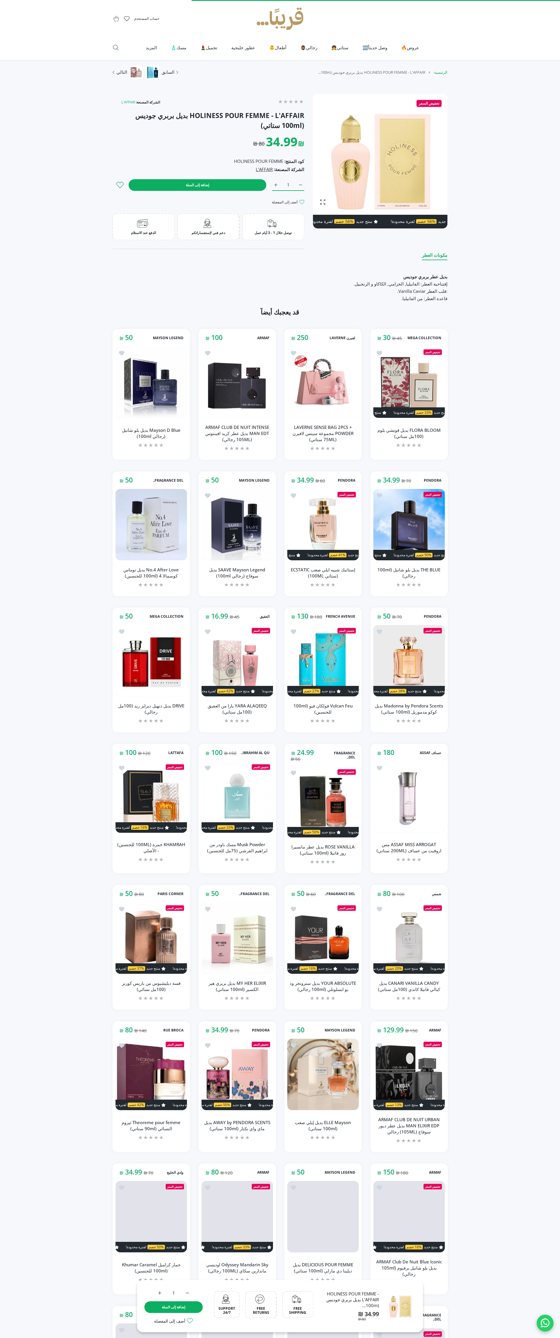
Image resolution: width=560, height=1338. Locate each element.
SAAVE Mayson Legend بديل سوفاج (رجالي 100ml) (237, 572)
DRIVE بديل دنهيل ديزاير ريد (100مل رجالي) (151, 709)
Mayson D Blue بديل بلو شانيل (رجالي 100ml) (151, 433)
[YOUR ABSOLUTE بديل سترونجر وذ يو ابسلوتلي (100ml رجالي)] (323, 938)
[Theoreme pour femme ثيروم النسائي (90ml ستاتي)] (151, 1074)
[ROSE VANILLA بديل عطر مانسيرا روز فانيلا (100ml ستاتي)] (323, 802)
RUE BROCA (173, 1030)
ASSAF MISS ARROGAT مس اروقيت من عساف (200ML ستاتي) (409, 847)
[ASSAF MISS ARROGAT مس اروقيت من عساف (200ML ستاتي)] (409, 797)
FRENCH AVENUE (340, 617)
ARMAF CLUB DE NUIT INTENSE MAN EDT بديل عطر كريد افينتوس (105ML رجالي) (237, 433)
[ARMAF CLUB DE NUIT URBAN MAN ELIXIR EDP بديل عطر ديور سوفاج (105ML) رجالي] (409, 1074)
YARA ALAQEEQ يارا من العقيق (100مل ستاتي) (237, 709)
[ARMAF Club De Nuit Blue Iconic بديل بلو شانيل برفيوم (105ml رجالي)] (409, 1216)
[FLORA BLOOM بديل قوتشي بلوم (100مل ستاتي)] (409, 382)
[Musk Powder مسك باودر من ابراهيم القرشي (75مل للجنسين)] (237, 797)
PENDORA (432, 480)
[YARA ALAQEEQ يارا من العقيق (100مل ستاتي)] (237, 660)
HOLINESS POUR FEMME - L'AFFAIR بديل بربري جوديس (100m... (352, 1299)
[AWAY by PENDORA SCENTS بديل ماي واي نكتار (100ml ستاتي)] (237, 1074)
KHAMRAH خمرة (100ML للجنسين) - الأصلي (151, 847)
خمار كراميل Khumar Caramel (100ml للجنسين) (151, 1268)
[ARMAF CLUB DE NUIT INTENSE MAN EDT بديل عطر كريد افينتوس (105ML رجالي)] (237, 382)
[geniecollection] (280, 18)
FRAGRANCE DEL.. (168, 480)
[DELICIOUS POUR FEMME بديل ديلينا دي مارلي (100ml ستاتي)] (323, 1216)
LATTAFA (175, 753)
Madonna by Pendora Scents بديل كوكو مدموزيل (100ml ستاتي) (409, 709)
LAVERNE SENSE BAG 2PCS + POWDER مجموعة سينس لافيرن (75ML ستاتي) (323, 433)
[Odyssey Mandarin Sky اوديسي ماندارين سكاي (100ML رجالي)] (237, 1216)
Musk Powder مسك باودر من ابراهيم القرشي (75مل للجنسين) (237, 847)
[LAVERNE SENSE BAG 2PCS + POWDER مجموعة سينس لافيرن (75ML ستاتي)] (323, 382)
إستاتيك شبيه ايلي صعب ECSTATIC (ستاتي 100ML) (323, 572)
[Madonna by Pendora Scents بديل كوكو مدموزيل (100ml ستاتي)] (409, 660)
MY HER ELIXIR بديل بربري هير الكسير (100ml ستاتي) (237, 986)
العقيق (264, 617)
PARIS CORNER (170, 894)
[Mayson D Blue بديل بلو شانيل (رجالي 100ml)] (151, 382)
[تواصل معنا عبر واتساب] (545, 1323)
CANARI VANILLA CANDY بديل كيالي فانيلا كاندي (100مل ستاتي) (409, 986)
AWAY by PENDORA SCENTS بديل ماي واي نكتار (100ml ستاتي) (237, 1125)
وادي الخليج (175, 1172)
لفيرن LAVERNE (342, 338)
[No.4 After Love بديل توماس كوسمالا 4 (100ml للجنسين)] (151, 524)
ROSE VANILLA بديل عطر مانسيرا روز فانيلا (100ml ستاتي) (323, 850)
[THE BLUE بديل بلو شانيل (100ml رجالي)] (409, 524)
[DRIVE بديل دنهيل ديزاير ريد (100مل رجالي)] (151, 660)
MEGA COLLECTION (424, 338)
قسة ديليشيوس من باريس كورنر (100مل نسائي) (151, 986)
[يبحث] (116, 47)
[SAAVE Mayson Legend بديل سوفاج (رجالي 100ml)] (237, 524)
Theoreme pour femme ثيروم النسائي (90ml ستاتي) (151, 1125)
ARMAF (263, 338)
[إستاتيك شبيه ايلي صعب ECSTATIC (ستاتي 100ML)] (323, 524)
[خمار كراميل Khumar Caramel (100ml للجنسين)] (151, 1216)
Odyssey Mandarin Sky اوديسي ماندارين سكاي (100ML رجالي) (237, 1268)
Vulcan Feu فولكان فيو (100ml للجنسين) (323, 709)
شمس (436, 894)
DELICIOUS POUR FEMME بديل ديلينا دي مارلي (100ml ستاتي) (323, 1268)
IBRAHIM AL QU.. (255, 753)
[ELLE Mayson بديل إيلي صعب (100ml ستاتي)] (323, 1074)
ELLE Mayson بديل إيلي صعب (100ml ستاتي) (323, 1125)
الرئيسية (440, 72)
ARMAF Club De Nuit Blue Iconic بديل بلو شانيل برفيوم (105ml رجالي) (409, 1268)
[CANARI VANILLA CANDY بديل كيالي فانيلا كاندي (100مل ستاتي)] (409, 938)
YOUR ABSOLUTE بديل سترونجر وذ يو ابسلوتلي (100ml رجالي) (323, 986)
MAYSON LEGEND (168, 338)
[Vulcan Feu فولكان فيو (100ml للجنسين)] (323, 660)
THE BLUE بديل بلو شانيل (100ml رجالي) (408, 572)
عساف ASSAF (430, 753)
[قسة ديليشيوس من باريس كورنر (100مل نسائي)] (151, 938)
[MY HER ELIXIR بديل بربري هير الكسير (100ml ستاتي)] (237, 938)
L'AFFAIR (128, 102)
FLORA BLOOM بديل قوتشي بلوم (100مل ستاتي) (408, 433)
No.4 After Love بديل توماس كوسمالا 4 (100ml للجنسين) (151, 572)
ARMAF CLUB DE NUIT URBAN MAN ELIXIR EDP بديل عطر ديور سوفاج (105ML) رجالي (409, 1125)
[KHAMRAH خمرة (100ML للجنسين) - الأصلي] (151, 797)
